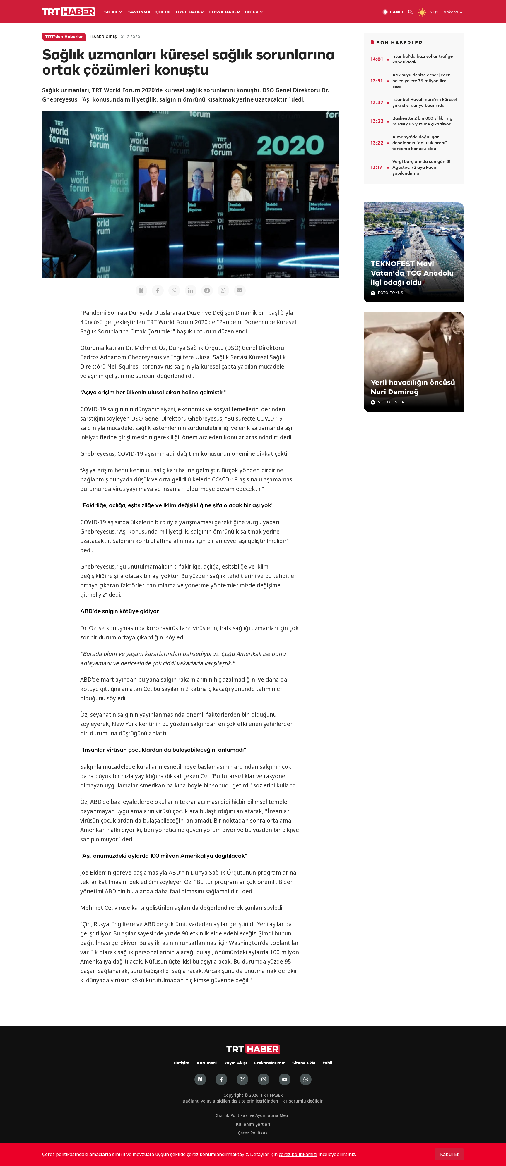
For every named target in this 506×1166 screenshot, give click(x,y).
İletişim (181, 1063)
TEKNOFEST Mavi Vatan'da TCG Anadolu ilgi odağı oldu (412, 273)
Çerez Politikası (253, 1133)
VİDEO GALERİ (392, 402)
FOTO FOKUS (390, 293)
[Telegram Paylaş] (207, 290)
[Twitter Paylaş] (174, 290)
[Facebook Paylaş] (158, 290)
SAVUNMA (139, 12)
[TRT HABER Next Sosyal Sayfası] (200, 1079)
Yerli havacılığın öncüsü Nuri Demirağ (413, 387)
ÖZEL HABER (190, 12)
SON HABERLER (400, 43)
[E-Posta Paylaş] (240, 290)
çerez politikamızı (298, 1154)
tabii (327, 1063)
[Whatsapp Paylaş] (223, 290)
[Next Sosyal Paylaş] (141, 290)
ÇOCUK (163, 12)
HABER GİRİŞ (103, 37)
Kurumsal (207, 1063)
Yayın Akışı (235, 1063)
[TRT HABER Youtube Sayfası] (284, 1079)
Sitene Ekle (304, 1063)
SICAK (110, 12)
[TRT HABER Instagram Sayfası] (263, 1079)
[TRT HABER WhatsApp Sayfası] (306, 1079)
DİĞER (251, 12)
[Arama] (413, 12)
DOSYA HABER (224, 12)
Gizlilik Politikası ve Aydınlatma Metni (253, 1115)
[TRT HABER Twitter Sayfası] (242, 1079)
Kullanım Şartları (253, 1124)
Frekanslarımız (269, 1063)
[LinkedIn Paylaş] (190, 290)
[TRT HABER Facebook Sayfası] (221, 1079)
